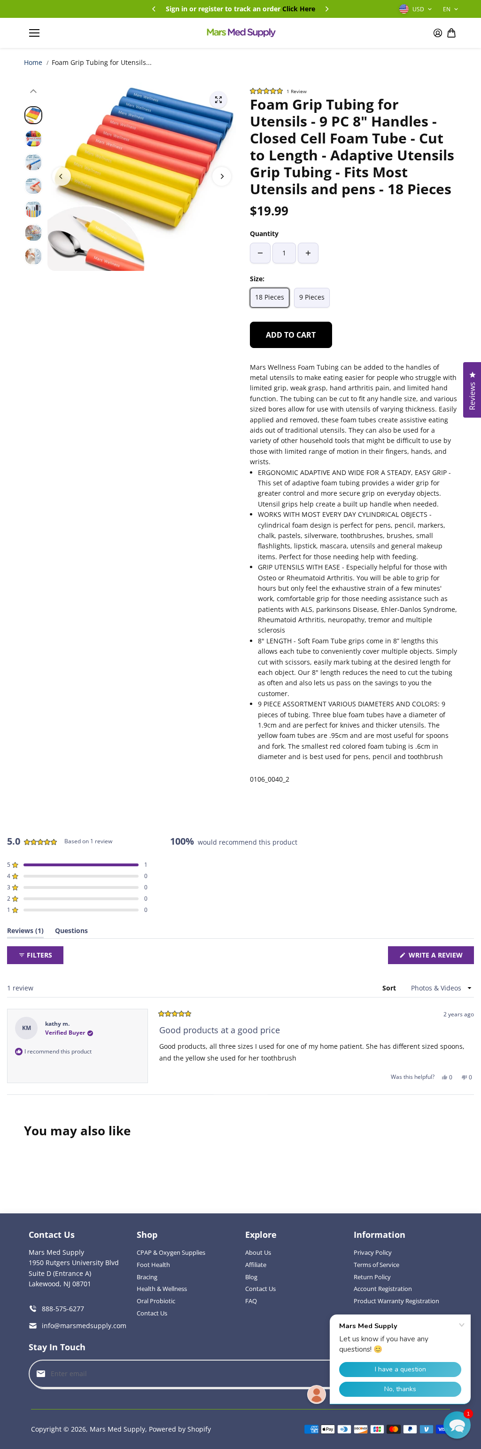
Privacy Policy (373, 1252)
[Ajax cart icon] (451, 33)
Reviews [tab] (25, 932)
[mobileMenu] (34, 33)
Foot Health (153, 1264)
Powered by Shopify (180, 1429)
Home (33, 62)
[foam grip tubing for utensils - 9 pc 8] (218, 99)
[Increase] (308, 253)
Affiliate (255, 1264)
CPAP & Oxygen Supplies (171, 1252)
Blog (251, 1277)
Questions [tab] (71, 932)
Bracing (147, 1277)
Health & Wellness (162, 1288)
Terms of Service (376, 1264)
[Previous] (154, 9)
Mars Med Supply (117, 1429)
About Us (258, 1252)
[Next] (326, 9)
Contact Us (152, 1313)
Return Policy (372, 1277)
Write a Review (438, 957)
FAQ (251, 1301)
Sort (390, 987)
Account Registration (383, 1288)
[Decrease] (260, 253)
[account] (437, 33)
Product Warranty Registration (396, 1301)
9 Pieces (312, 297)
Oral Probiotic (156, 1301)
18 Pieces (269, 297)
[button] (353, 91)
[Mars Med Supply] (240, 33)
